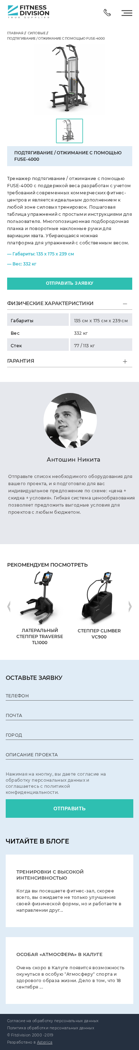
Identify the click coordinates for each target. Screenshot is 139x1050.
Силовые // (37, 33)
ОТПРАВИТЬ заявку (69, 283)
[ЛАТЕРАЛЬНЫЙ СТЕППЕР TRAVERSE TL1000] (40, 571)
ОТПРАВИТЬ (69, 808)
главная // (16, 33)
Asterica (44, 1042)
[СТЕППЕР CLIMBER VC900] (99, 571)
